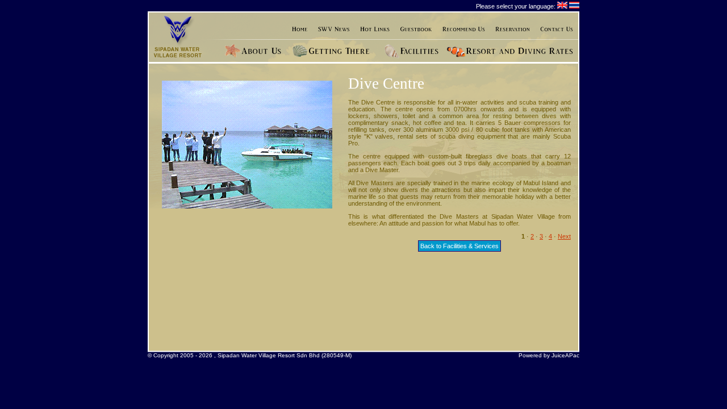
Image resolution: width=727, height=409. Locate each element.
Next (564, 236)
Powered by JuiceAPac (549, 355)
